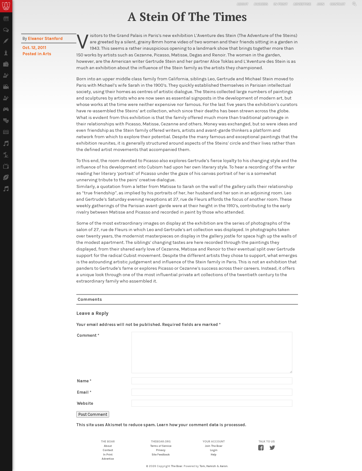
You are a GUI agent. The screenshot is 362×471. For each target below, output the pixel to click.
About (242, 4)
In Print (281, 4)
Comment (88, 335)
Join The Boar (213, 446)
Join (320, 4)
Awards (261, 4)
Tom (202, 466)
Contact (337, 4)
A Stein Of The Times (187, 16)
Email (84, 392)
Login (213, 450)
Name (84, 380)
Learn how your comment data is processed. (201, 424)
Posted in (32, 53)
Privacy (160, 450)
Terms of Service (160, 446)
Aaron (224, 466)
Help (213, 454)
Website (85, 403)
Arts (47, 53)
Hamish (211, 466)
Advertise (302, 4)
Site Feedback (161, 454)
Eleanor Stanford (45, 38)
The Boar (176, 466)
